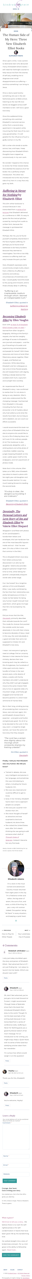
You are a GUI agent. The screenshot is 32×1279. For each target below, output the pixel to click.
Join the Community (11, 1255)
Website (6, 1174)
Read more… (12, 1250)
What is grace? (8, 1218)
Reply (6, 978)
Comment (7, 1123)
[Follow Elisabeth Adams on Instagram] (16, 920)
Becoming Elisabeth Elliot (17, 504)
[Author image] (16, 52)
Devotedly (6, 618)
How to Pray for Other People (8, 934)
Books (16, 31)
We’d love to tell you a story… (13, 1222)
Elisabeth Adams (17, 56)
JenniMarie (26, 1278)
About (5, 1269)
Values (12, 1269)
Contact (20, 1269)
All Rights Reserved (23, 1273)
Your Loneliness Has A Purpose (24, 934)
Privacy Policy (25, 1275)
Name (6, 1156)
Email (6, 1165)
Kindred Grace (12, 1273)
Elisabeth (14, 988)
